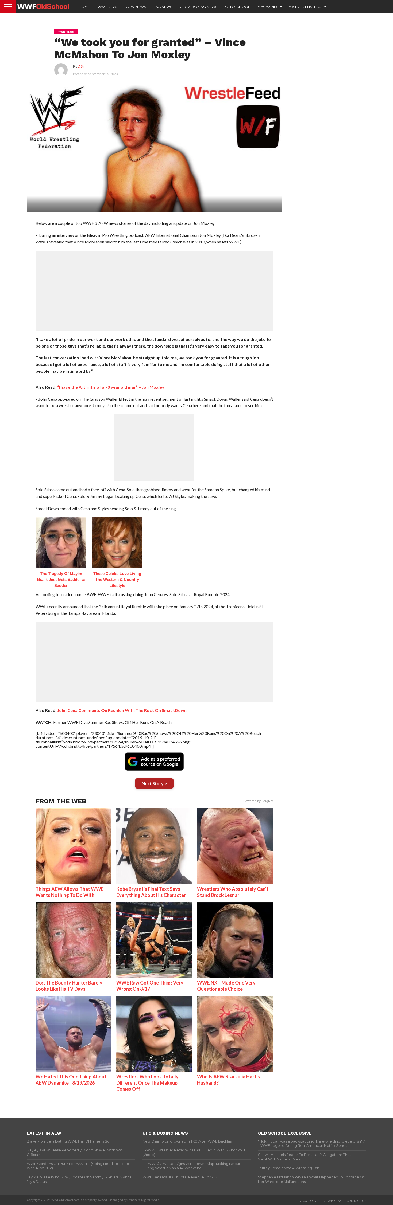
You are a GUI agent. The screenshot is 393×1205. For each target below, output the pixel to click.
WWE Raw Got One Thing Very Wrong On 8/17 (149, 986)
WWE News (108, 7)
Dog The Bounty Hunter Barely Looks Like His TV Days (69, 986)
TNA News (163, 7)
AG (81, 66)
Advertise (332, 1201)
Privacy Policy (306, 1201)
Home (84, 7)
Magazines (268, 7)
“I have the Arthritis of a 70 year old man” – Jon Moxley (110, 386)
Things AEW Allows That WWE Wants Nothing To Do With (70, 892)
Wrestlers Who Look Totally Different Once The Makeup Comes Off (147, 1083)
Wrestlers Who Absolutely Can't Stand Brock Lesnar (232, 892)
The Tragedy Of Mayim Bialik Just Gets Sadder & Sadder (61, 579)
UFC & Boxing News (199, 7)
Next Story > (154, 783)
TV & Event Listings (305, 7)
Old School (237, 7)
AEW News (136, 7)
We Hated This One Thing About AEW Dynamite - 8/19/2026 (71, 1080)
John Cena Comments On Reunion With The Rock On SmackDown (122, 710)
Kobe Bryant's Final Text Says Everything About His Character (151, 892)
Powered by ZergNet (258, 801)
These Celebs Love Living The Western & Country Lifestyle (117, 579)
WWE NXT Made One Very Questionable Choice (226, 986)
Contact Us (356, 1201)
